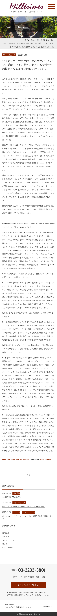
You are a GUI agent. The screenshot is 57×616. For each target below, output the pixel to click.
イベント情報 (7, 547)
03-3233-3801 (31, 570)
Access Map (45, 607)
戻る (28, 475)
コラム (4, 544)
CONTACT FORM (28, 585)
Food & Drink (45, 460)
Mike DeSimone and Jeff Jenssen (16, 460)
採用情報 (5, 533)
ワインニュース (9, 55)
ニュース (5, 537)
